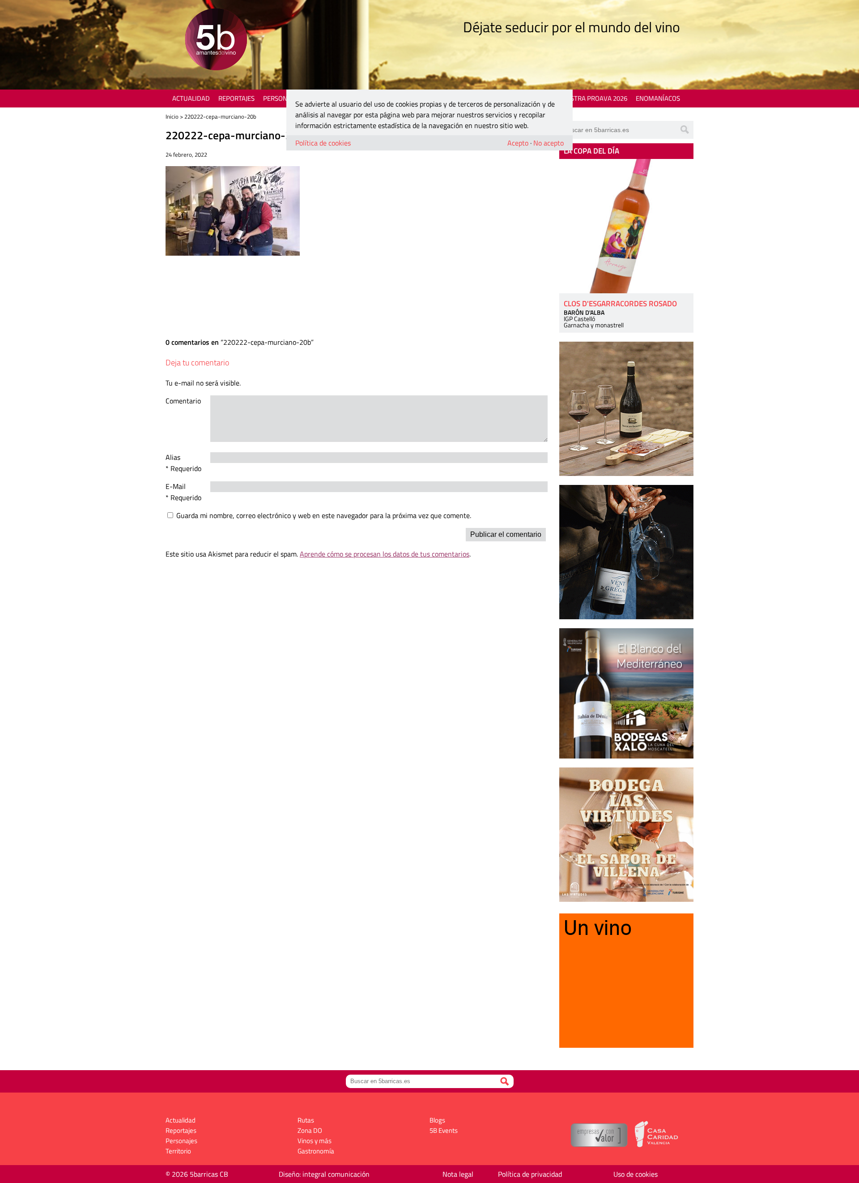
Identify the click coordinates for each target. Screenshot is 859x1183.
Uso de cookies (635, 1174)
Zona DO (310, 1130)
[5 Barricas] (215, 40)
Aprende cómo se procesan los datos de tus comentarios (384, 554)
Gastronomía (316, 1151)
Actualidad (191, 98)
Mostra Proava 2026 (593, 98)
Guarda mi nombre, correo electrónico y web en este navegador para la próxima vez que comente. (323, 515)
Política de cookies (323, 142)
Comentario (183, 400)
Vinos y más (315, 1141)
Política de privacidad (530, 1174)
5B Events (444, 1130)
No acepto (548, 142)
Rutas (306, 1120)
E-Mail (176, 486)
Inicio (172, 116)
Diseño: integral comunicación (324, 1174)
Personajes (281, 98)
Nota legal (457, 1174)
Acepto (517, 142)
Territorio (178, 1151)
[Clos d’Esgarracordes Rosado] (626, 226)
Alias (173, 457)
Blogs (437, 1120)
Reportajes (236, 98)
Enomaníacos (658, 98)
